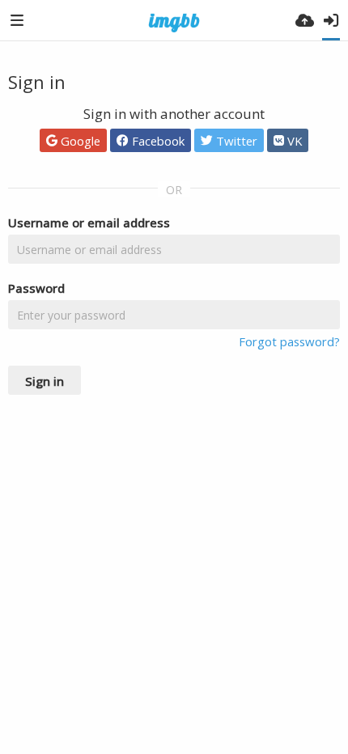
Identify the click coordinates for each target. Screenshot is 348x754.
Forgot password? (289, 341)
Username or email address (89, 222)
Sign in (44, 381)
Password (36, 288)
